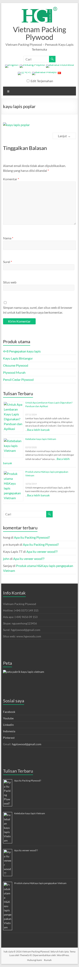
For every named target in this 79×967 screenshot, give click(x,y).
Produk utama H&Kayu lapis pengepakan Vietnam (40, 883)
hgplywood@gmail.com (26, 744)
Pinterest (9, 737)
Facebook (9, 711)
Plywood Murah (14, 372)
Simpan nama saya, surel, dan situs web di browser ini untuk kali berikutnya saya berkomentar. (37, 310)
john (6, 558)
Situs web (9, 282)
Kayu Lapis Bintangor (18, 358)
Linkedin (8, 724)
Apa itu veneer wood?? (42, 551)
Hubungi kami (34, 960)
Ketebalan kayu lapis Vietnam (40, 439)
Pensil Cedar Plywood (18, 379)
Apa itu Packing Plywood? (32, 537)
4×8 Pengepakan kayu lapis (22, 351)
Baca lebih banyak (38, 429)
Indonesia (9, 731)
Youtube (8, 718)
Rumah (48, 960)
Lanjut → (64, 136)
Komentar (11, 179)
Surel (7, 262)
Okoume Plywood (15, 365)
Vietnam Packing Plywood (39, 33)
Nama (8, 238)
